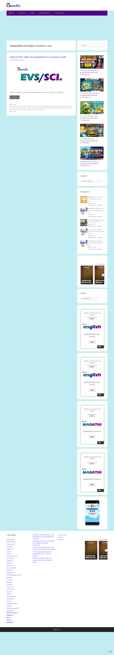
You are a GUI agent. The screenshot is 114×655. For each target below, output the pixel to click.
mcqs (8, 565)
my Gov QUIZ (10, 568)
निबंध (8, 618)
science (9, 587)
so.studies (9, 589)
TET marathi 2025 (44, 13)
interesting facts (11, 556)
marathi (9, 561)
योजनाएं (8, 620)
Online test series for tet (33, 106)
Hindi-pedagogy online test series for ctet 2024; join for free (95, 243)
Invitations (10, 558)
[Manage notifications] (110, 651)
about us (61, 537)
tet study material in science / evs (37, 110)
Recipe (8, 582)
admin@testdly (92, 205)
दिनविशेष (9, 615)
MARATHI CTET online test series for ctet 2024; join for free (96, 210)
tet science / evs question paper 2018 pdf (21, 110)
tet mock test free (55, 106)
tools (8, 601)
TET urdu (13, 104)
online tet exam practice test (45, 106)
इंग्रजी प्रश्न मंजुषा (11, 613)
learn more (14, 97)
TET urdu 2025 (59, 13)
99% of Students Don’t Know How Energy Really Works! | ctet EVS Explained (42, 554)
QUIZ (33, 13)
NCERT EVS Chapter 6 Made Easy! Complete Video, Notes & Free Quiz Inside (42, 560)
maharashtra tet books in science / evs (19, 106)
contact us (61, 539)
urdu (8, 606)
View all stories (100, 264)
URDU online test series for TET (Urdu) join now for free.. (95, 199)
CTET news (10, 544)
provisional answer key (13, 575)
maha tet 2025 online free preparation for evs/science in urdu (38, 57)
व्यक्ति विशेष (9, 622)
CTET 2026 (10, 542)
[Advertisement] (57, 27)
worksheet (9, 611)
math (8, 563)
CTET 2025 (21, 13)
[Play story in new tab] (92, 512)
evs (7, 551)
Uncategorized (11, 603)
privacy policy (63, 535)
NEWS (8, 570)
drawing (9, 546)
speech (8, 592)
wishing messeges (11, 608)
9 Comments (14, 111)
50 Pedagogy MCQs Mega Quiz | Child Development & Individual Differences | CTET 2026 (44, 537)
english (9, 549)
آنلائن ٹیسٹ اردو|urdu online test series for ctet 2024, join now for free (96, 231)
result (8, 584)
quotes (8, 580)
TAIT (8, 594)
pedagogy (9, 573)
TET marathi (10, 596)
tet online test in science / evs (66, 106)
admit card (9, 539)
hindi (8, 554)
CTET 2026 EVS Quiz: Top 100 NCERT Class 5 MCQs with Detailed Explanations (43, 543)
